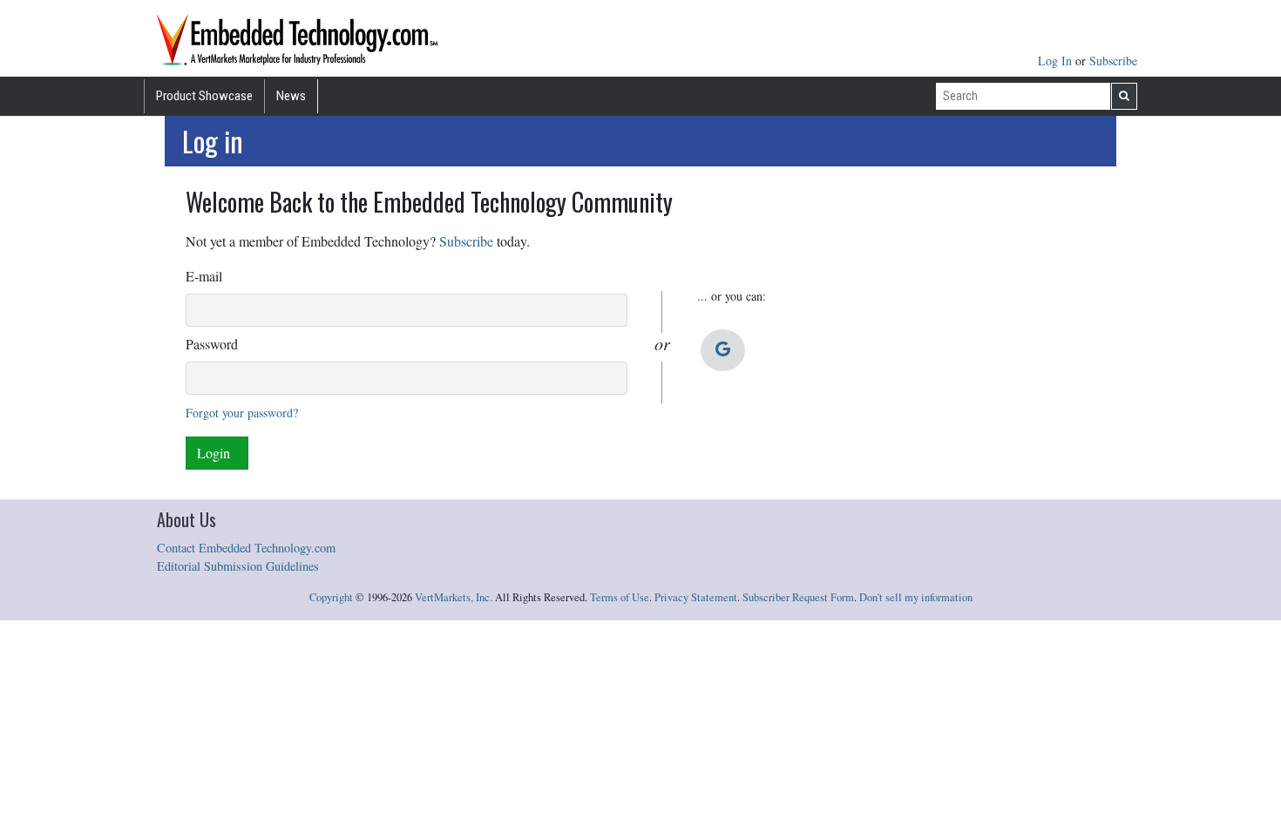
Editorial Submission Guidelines (238, 566)
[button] (723, 350)
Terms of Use (619, 597)
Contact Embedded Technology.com (246, 547)
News (291, 96)
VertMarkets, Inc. (453, 597)
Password (212, 344)
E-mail (204, 276)
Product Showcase (204, 96)
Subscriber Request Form (798, 597)
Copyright (331, 597)
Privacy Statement (695, 597)
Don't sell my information (916, 597)
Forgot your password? (242, 412)
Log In (1056, 60)
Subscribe (1113, 60)
